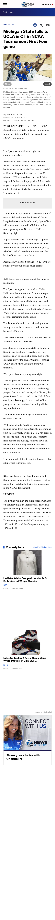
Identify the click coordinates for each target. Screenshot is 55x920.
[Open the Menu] (4, 4)
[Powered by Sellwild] (47, 712)
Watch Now (47, 4)
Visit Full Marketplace (42, 547)
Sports (8, 24)
